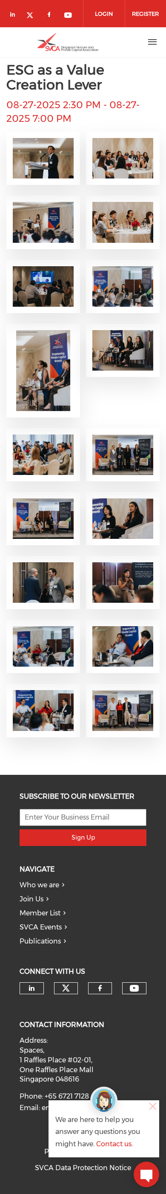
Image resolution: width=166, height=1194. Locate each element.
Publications (40, 941)
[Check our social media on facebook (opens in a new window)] (50, 16)
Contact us (114, 1144)
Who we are (39, 885)
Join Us (31, 899)
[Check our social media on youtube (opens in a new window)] (68, 16)
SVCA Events (41, 927)
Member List (40, 913)
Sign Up (83, 837)
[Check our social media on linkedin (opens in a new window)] (15, 16)
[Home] (67, 42)
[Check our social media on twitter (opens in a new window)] (32, 16)
